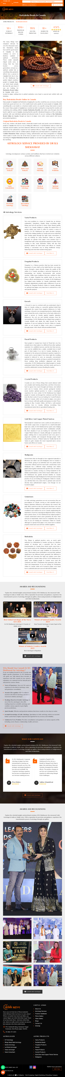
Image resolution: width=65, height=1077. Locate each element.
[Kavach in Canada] (12, 315)
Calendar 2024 (16, 4)
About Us (38, 1009)
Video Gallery (39, 1018)
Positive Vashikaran (41, 1013)
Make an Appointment (30, 4)
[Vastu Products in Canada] (12, 231)
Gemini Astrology (10, 1045)
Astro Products (8, 21)
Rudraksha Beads (40, 1042)
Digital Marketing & (40, 1075)
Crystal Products (31, 379)
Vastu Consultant (10, 1052)
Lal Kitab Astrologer (11, 1047)
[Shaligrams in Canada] (12, 468)
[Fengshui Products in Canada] (12, 275)
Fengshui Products (32, 261)
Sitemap (37, 1026)
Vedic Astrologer (10, 1049)
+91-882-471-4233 (6, 2)
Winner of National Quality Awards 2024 (43, 1)
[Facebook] (30, 1067)
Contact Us (38, 1023)
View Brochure (58, 4)
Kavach (27, 301)
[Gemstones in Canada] (12, 510)
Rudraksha (29, 536)
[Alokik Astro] (7, 9)
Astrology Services (41, 1011)
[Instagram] (34, 1067)
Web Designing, (29, 1075)
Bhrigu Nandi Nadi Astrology (13, 1042)
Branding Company (52, 1075)
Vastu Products (30, 218)
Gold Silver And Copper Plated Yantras (39, 419)
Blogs (37, 1021)
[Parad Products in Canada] (12, 353)
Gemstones (29, 497)
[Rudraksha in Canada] (12, 550)
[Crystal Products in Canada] (12, 393)
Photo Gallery (39, 1016)
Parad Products (31, 339)
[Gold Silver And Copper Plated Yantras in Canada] (12, 433)
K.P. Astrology (9, 1040)
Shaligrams (29, 455)
